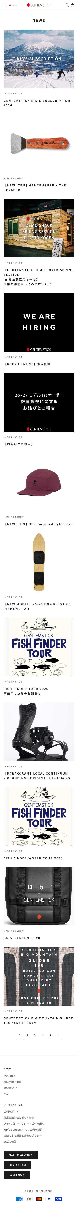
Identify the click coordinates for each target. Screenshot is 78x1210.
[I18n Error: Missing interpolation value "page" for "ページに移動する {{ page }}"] (58, 1035)
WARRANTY (10, 1087)
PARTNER (9, 1075)
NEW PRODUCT (14, 178)
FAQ (6, 1093)
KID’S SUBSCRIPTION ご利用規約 (23, 1129)
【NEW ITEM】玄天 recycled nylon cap (38, 524)
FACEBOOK (17, 1174)
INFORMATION (13, 93)
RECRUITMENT (13, 1081)
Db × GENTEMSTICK (22, 938)
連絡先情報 (10, 1141)
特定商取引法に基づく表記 (19, 1117)
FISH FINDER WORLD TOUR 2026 (33, 858)
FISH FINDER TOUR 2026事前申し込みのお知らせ (26, 691)
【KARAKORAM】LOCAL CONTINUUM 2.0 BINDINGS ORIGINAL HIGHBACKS (37, 775)
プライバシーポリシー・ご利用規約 (24, 1123)
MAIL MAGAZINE (20, 1155)
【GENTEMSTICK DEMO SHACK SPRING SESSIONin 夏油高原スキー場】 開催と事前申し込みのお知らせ (39, 277)
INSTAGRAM (17, 1165)
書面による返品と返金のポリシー (23, 1135)
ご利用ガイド (11, 1111)
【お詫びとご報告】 (19, 444)
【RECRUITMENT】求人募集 (27, 364)
